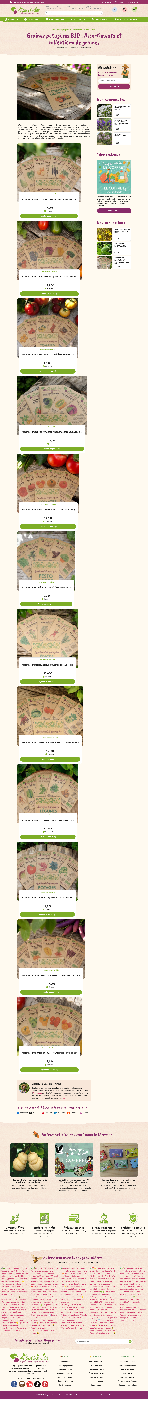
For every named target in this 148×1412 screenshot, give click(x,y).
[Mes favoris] (124, 9)
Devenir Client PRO (65, 1381)
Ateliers (120, 2)
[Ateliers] (116, 2)
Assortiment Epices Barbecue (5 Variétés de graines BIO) (47, 665)
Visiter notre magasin (65, 1377)
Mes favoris (124, 13)
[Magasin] (103, 2)
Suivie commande (97, 1366)
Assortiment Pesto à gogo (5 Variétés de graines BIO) (46, 587)
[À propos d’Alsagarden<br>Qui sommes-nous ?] (47, 7)
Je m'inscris (114, 86)
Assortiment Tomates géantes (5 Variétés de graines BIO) (48, 510)
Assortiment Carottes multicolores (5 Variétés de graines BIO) (51, 975)
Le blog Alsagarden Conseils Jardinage (77, 7)
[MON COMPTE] (114, 9)
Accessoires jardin (127, 1373)
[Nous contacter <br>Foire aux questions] (87, 7)
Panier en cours (96, 1381)
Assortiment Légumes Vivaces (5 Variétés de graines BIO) (48, 820)
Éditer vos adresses (96, 1373)
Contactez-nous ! (65, 1385)
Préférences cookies (105, 1395)
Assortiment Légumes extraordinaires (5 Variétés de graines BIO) (52, 432)
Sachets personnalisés (128, 1385)
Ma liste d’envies (96, 1377)
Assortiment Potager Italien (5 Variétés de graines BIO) (47, 898)
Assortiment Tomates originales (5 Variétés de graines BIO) (49, 1053)
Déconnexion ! (96, 1385)
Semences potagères (127, 1362)
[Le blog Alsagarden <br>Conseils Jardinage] (68, 7)
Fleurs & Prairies (127, 1370)
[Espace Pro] (128, 2)
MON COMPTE (115, 13)
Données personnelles (90, 1395)
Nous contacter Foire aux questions (96, 7)
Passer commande (114, 211)
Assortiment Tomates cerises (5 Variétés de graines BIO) (48, 354)
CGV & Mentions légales (73, 1395)
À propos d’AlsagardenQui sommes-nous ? (56, 7)
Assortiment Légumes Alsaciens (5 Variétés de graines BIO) (49, 199)
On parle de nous (59, 1395)
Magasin (108, 2)
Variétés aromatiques (127, 1366)
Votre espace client (96, 1362)
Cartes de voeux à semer (127, 1381)
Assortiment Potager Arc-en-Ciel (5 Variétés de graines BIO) (49, 277)
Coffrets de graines (127, 1377)
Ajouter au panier (47, 216)
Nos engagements (65, 1366)
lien (63, 1098)
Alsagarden (37, 1093)
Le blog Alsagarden (65, 1370)
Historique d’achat (97, 1370)
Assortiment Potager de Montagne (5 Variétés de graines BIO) (50, 743)
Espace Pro (134, 2)
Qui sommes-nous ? (65, 1362)
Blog (53, 30)
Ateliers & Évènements (65, 1373)
